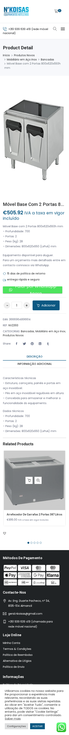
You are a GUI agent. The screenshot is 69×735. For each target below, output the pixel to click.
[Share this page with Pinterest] (32, 343)
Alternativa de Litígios (17, 661)
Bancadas (47, 59)
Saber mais (13, 718)
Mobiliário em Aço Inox (22, 59)
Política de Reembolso (18, 655)
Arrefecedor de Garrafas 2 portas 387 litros (34, 514)
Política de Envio (14, 667)
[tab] (34, 357)
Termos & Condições (17, 649)
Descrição (35, 356)
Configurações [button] (16, 726)
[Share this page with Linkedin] (40, 343)
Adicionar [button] (29, 480)
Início (6, 55)
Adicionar (48, 305)
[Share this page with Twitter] (24, 343)
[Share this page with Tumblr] (47, 343)
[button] (16, 343)
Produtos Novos (24, 55)
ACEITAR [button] (37, 726)
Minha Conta (11, 643)
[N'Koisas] (16, 11)
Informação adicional (34, 364)
